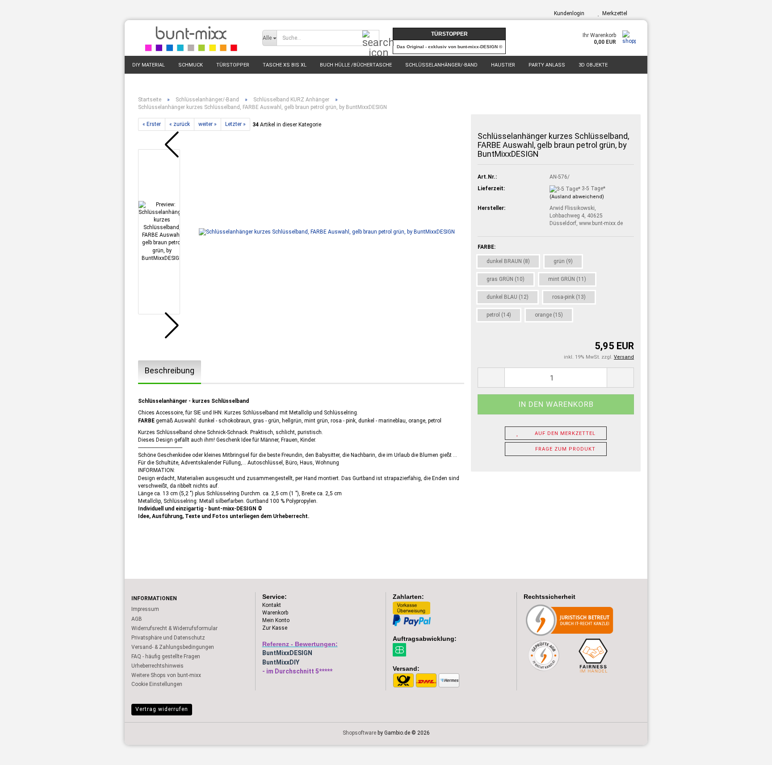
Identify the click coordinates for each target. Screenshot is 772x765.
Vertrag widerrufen (161, 709)
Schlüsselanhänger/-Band (441, 65)
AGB (136, 619)
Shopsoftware (359, 733)
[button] (164, 144)
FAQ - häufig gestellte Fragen (165, 656)
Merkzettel (613, 13)
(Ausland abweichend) (577, 197)
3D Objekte (593, 65)
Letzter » (235, 124)
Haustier (503, 65)
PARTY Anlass (547, 65)
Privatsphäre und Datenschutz (168, 638)
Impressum (145, 609)
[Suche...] (370, 38)
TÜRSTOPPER (232, 65)
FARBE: (486, 247)
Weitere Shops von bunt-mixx (166, 675)
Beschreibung (169, 370)
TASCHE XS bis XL (284, 65)
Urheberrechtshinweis (157, 666)
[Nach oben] (747, 751)
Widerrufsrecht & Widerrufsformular (174, 628)
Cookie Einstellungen (156, 684)
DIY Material (148, 65)
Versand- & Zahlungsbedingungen (172, 647)
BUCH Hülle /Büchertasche (356, 65)
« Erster (152, 124)
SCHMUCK (190, 65)
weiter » (207, 124)
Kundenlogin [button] (567, 13)
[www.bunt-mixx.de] (190, 38)
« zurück (179, 124)
